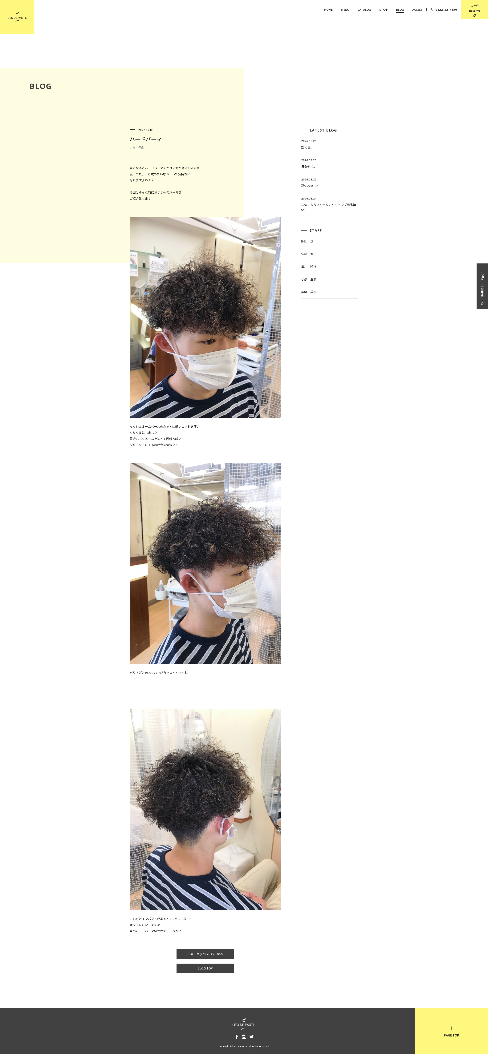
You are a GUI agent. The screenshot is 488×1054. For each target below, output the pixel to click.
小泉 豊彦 (308, 279)
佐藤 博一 (308, 254)
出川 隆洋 (308, 266)
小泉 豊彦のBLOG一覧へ (205, 954)
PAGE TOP (451, 1035)
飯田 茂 (307, 241)
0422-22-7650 (446, 9)
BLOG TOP (205, 968)
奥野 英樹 (308, 292)
